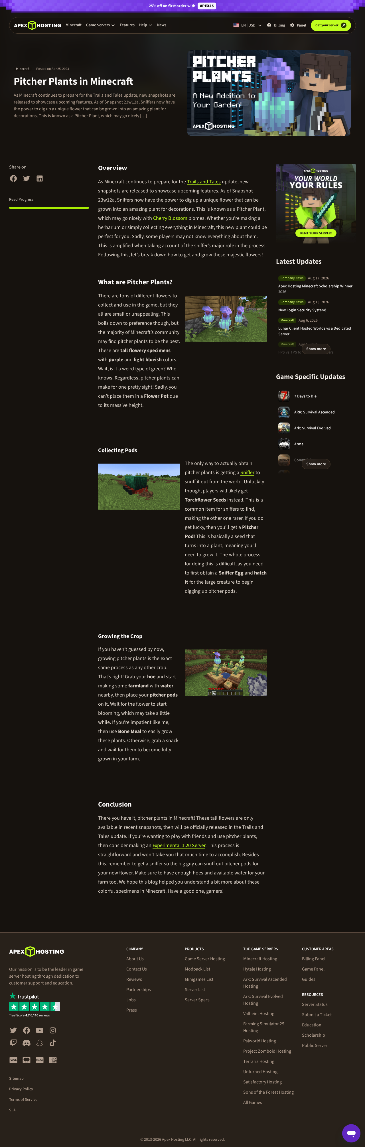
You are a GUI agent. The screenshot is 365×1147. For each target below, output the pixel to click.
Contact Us (136, 969)
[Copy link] (133, 168)
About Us (135, 959)
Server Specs (197, 1000)
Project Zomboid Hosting (267, 1051)
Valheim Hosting (258, 1013)
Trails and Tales (204, 181)
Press (131, 1010)
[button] (100, 25)
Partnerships (138, 989)
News (161, 25)
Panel (301, 25)
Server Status (315, 1004)
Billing (279, 25)
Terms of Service (23, 1100)
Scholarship (313, 1035)
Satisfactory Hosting (262, 1082)
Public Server (314, 1045)
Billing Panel (313, 959)
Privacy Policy (21, 1089)
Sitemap (16, 1078)
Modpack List (197, 969)
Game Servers (98, 25)
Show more (316, 349)
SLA (12, 1110)
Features (127, 25)
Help (143, 25)
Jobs (131, 1000)
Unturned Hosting (260, 1072)
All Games (252, 1102)
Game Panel (313, 969)
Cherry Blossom (170, 218)
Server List (195, 989)
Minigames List (199, 979)
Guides (308, 979)
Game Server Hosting (205, 959)
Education (311, 1025)
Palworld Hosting (259, 1041)
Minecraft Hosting (260, 959)
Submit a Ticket (317, 1015)
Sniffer (247, 472)
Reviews (134, 979)
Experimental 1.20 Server (179, 845)
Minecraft (74, 25)
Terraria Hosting (258, 1061)
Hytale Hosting (257, 969)
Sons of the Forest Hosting (268, 1092)
